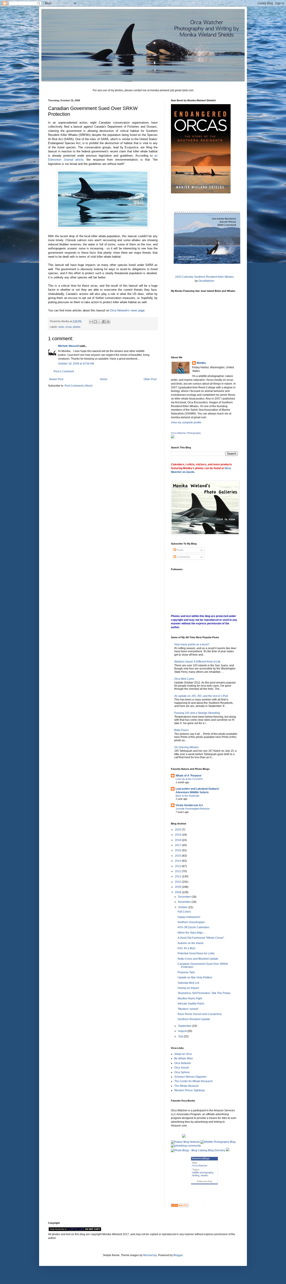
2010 (178, 881)
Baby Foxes (181, 730)
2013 (178, 866)
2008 (178, 892)
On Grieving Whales (186, 747)
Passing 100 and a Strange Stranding (197, 712)
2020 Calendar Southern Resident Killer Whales (204, 276)
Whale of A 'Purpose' (189, 775)
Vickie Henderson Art (189, 805)
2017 (178, 845)
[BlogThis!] (95, 321)
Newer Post (56, 379)
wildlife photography (202, 1172)
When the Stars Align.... (192, 932)
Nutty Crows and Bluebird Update (198, 958)
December (184, 896)
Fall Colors (184, 911)
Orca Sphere (182, 1072)
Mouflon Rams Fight (190, 998)
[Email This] (91, 321)
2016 (178, 850)
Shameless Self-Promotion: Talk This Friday (204, 993)
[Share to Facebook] (104, 321)
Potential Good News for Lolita (196, 953)
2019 (178, 834)
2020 (178, 829)
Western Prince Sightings (189, 1090)
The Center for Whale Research (193, 1081)
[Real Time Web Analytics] (180, 1206)
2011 (178, 876)
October (183, 907)
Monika (201, 362)
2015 (178, 855)
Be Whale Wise (183, 1058)
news (61, 326)
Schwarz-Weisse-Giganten (190, 1076)
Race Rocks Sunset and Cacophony (200, 1014)
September (185, 1025)
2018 (178, 840)
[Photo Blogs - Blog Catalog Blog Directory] (198, 1150)
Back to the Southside (187, 795)
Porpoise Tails (186, 972)
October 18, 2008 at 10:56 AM (76, 363)
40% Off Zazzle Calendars (193, 927)
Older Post (150, 379)
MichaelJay (150, 1255)
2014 (178, 860)
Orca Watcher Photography (186, 433)
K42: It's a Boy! (186, 948)
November (184, 901)
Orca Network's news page (127, 310)
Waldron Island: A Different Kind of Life (197, 661)
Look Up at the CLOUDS (189, 779)
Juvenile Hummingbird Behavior (193, 808)
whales (204, 1175)
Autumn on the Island (190, 943)
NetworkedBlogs (201, 1158)
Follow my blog (204, 1181)
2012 (178, 871)
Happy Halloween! (189, 917)
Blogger (178, 1255)
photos (76, 326)
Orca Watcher (200, 1165)
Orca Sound (181, 1067)
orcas (68, 326)
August (182, 1031)
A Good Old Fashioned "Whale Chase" (201, 937)
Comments (183, 557)
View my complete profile (186, 422)
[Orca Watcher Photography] (173, 437)
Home (103, 379)
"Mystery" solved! (188, 1009)
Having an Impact (188, 988)
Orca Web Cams (184, 678)
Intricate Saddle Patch (191, 1003)
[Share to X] (99, 321)
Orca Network (182, 1063)
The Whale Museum (186, 1085)
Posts (179, 550)
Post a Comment (64, 371)
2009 (178, 886)
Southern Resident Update (194, 1019)
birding (195, 1175)
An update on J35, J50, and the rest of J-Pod (201, 696)
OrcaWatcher (206, 280)
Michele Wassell (68, 346)
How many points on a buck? (191, 644)
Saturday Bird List (188, 982)
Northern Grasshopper (191, 922)
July (181, 1036)
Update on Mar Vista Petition (195, 977)
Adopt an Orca (183, 1054)
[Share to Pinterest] (108, 321)
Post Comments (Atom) (79, 385)
